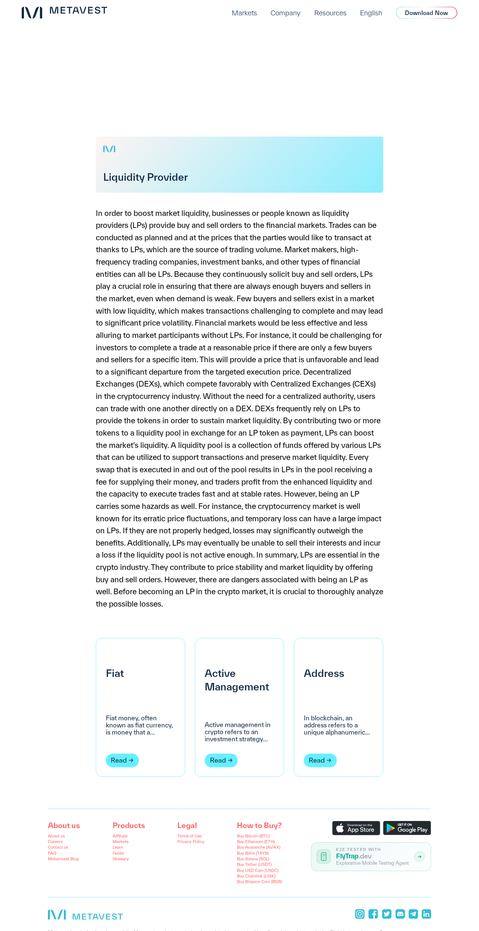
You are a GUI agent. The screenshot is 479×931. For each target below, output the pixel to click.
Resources (330, 13)
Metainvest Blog (63, 859)
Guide (118, 853)
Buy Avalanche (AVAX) (258, 847)
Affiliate (120, 836)
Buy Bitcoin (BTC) (253, 836)
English (371, 13)
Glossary (121, 859)
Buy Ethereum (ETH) (256, 841)
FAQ (52, 853)
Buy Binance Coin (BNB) (259, 881)
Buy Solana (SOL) (253, 859)
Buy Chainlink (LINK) (256, 876)
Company (285, 13)
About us (56, 836)
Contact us (58, 847)
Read (119, 760)
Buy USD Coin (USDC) (257, 870)
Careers (55, 841)
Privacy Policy (190, 841)
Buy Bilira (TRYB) (253, 853)
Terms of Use (189, 836)
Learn (118, 847)
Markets (244, 13)
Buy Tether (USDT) (254, 864)
